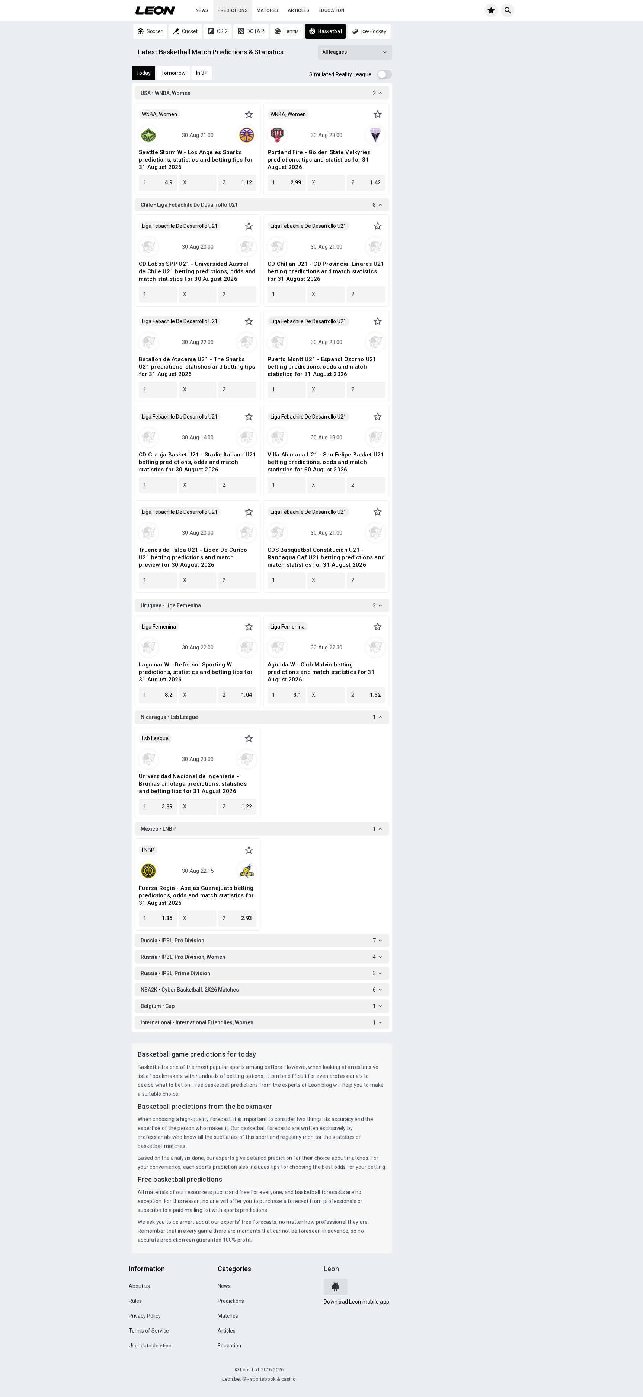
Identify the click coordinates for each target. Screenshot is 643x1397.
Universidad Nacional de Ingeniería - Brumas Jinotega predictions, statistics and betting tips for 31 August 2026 (193, 784)
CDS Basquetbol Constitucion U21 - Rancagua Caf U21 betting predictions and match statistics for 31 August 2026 (326, 557)
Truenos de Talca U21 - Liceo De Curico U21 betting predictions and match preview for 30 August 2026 (193, 557)
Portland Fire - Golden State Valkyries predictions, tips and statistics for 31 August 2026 (319, 160)
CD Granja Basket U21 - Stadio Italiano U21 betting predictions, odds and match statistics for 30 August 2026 (197, 462)
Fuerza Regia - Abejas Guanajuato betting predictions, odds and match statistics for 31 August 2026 (196, 895)
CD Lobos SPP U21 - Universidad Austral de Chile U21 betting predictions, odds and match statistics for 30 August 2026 (197, 271)
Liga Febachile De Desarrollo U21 (180, 226)
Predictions (233, 10)
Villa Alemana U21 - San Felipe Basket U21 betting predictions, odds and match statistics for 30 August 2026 (326, 462)
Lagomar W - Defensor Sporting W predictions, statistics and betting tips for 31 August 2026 (196, 672)
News (202, 10)
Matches (268, 10)
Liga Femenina (159, 627)
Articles (299, 10)
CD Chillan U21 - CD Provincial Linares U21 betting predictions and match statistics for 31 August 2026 (326, 271)
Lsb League (155, 738)
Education (332, 10)
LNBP (148, 850)
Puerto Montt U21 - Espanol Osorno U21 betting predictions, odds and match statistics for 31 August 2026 (322, 367)
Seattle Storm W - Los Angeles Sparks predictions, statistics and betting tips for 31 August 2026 (196, 160)
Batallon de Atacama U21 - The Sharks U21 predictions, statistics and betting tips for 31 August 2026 (197, 367)
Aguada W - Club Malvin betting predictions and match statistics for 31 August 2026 (321, 672)
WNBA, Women (159, 114)
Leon (331, 1269)
